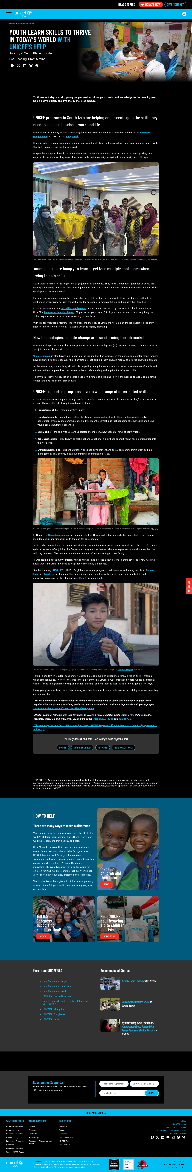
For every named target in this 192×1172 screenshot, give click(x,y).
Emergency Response (15, 1141)
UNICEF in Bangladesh (54, 1014)
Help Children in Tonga (54, 981)
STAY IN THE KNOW (82, 747)
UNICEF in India (50, 1019)
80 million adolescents (73, 308)
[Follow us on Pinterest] (178, 1137)
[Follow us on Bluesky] (184, 1137)
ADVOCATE (102, 747)
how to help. (125, 719)
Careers (32, 1126)
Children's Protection (14, 1134)
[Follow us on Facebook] (152, 1137)
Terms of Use (171, 1167)
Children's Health (13, 1130)
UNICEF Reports (179, 1124)
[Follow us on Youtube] (168, 1137)
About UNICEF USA (37, 1121)
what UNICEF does (103, 719)
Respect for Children (14, 1148)
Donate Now (153, 4)
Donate (62, 1130)
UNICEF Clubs (64, 1141)
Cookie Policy (178, 1162)
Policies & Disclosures (174, 1164)
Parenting (10, 1145)
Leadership (33, 1134)
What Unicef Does (15, 1121)
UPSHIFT (58, 570)
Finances (32, 1130)
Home (12, 23)
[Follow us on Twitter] (157, 1137)
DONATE (62, 747)
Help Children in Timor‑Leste (57, 986)
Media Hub (181, 1121)
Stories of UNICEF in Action (174, 1127)
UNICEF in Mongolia (53, 1009)
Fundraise (63, 1134)
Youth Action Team (64, 259)
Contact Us (38, 1162)
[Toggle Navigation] (8, 14)
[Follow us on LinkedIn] (163, 1137)
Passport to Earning (135, 259)
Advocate (63, 1126)
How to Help (65, 1121)
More (153, 259)
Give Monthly (175, 4)
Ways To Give (64, 1145)
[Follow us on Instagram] (173, 1137)
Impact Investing (66, 1137)
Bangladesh (72, 136)
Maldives (49, 574)
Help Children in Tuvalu (54, 991)
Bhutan (150, 570)
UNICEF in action (26, 23)
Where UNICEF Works (15, 1152)
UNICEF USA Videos (178, 1133)
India (36, 574)
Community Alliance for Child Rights (41, 1142)
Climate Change (12, 1137)
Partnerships (34, 1137)
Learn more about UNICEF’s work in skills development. (63, 708)
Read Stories (126, 4)
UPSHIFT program (125, 669)
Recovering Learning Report (59, 312)
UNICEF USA (23, 14)
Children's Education (14, 1126)
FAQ (182, 1167)
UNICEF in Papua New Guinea (58, 996)
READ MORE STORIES (124, 747)
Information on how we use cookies (171, 1130)
